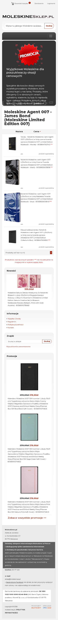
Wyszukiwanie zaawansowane (18, 347)
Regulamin (12, 322)
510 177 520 (16, 570)
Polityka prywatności (15, 325)
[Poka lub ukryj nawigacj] (51, 36)
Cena (36, 131)
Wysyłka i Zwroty (14, 319)
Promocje (12, 356)
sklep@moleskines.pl (13, 579)
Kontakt (11, 328)
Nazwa (19, 131)
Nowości (11, 270)
